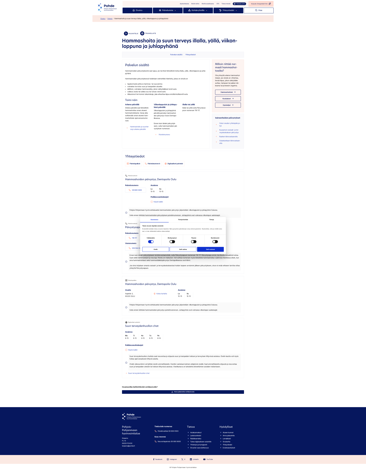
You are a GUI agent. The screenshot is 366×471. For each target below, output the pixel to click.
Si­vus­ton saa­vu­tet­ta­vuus (199, 448)
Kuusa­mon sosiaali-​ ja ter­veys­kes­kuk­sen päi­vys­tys (229, 131)
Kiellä (155, 249)
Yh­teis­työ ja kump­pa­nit (198, 445)
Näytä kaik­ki (158, 202)
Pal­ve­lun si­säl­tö (176, 55)
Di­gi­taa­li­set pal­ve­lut (175, 164)
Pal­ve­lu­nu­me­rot (154, 164)
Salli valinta (183, 249)
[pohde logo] (107, 7)
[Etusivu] (133, 10)
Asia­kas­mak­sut (195, 432)
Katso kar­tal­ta (162, 294)
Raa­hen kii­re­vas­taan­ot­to (228, 137)
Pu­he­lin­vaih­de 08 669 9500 (168, 431)
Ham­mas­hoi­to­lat (227, 92)
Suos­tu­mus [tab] (154, 219)
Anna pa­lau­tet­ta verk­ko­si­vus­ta (184, 392)
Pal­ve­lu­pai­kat (135, 164)
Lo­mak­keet (227, 439)
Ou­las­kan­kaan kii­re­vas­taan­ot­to (229, 142)
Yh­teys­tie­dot (190, 55)
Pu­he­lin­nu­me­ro (164, 135)
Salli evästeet (210, 249)
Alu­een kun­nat (228, 432)
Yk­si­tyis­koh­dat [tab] (183, 219)
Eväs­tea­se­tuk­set (229, 448)
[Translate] (239, 3)
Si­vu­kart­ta (226, 442)
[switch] (172, 241)
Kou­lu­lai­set (227, 99)
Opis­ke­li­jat (226, 105)
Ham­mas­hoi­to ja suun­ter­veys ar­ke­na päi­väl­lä (139, 128)
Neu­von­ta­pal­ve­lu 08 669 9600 (169, 441)
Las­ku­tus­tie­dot (195, 436)
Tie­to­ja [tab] (211, 219)
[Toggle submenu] (175, 10)
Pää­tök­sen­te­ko (195, 439)
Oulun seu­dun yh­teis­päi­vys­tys (229, 124)
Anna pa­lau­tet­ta (229, 436)
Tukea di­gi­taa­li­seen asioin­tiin (200, 442)
